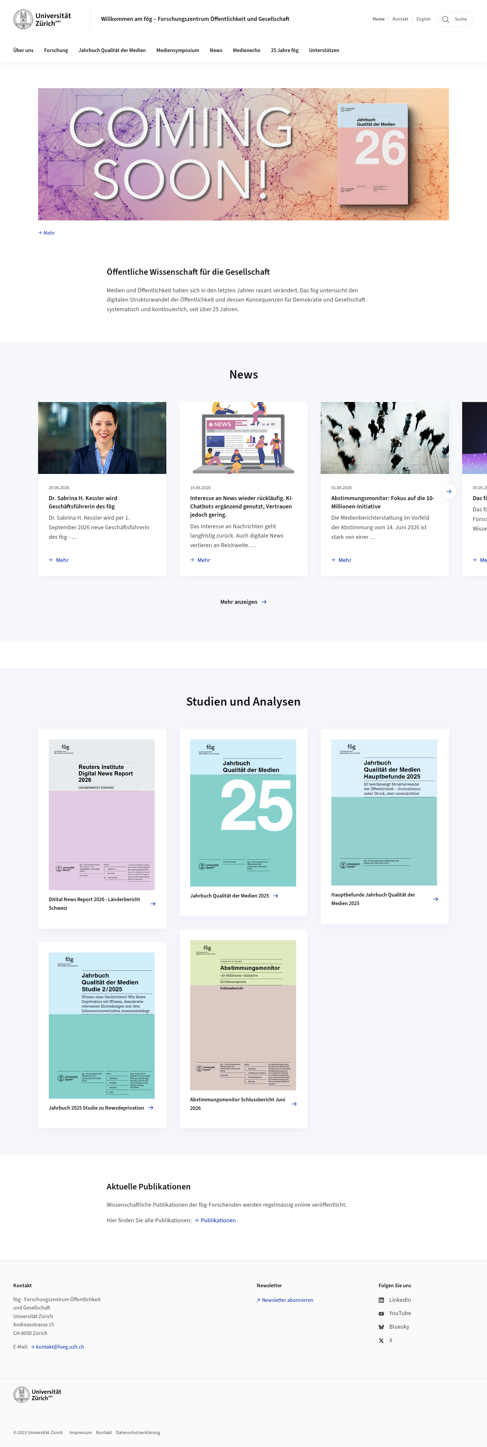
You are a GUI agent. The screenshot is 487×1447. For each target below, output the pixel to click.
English (423, 19)
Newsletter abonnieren (287, 1300)
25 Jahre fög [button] (284, 50)
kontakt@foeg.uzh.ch (60, 1347)
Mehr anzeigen (238, 602)
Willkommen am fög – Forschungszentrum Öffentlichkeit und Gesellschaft (195, 19)
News (216, 50)
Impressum (81, 1432)
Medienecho (246, 50)
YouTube (400, 1313)
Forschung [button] (56, 50)
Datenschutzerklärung (138, 1432)
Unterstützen (324, 50)
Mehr (49, 233)
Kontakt (400, 19)
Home (379, 19)
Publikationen (218, 1220)
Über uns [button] (23, 50)
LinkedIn (400, 1300)
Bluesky (399, 1327)
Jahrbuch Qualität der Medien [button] (112, 50)
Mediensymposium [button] (177, 50)
